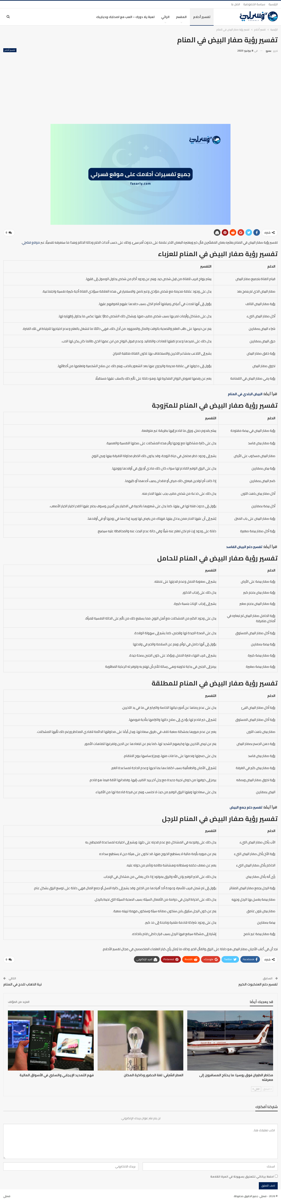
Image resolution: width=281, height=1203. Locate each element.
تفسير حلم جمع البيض (246, 807)
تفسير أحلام (201, 17)
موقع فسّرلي (31, 242)
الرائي (165, 17)
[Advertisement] (140, 86)
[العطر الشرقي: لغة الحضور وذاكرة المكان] (141, 1040)
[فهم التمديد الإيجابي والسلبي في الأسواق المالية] (51, 1040)
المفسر (181, 17)
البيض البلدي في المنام (245, 394)
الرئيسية (273, 4)
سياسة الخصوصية (254, 4)
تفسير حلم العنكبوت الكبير (258, 984)
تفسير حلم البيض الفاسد (244, 547)
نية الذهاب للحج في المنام (22, 984)
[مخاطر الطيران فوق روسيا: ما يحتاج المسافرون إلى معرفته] (230, 1040)
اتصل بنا (235, 4)
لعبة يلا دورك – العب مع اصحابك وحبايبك (125, 17)
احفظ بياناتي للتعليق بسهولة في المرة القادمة (242, 1176)
